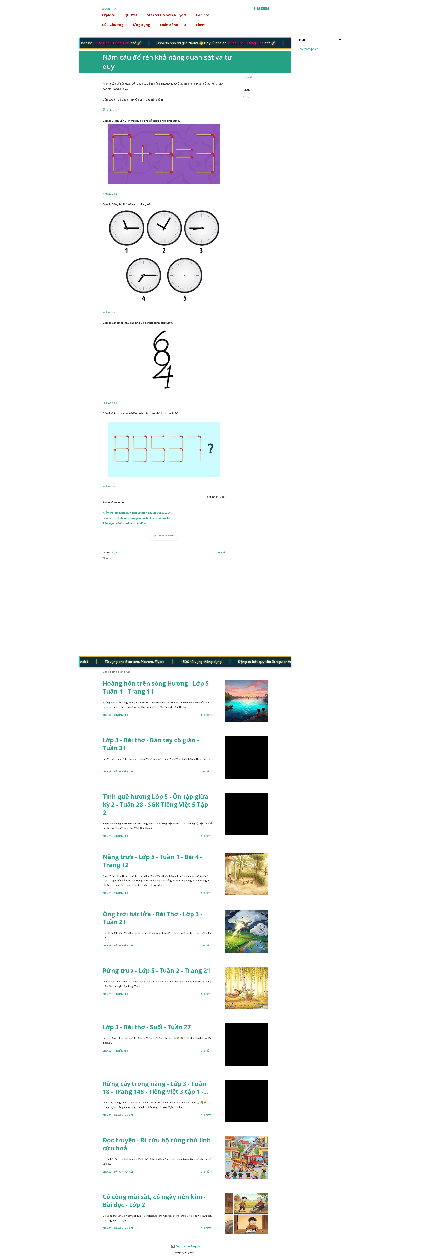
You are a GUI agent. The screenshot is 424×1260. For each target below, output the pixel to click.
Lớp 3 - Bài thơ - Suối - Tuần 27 (147, 1027)
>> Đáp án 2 (110, 193)
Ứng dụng (141, 24)
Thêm (200, 24)
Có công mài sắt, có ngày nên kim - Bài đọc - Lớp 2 (154, 1201)
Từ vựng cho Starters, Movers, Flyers (110, 662)
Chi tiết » (207, 714)
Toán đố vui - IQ (173, 24)
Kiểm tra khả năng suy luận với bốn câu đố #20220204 (137, 512)
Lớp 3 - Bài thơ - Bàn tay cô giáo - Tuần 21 (151, 744)
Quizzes (131, 15)
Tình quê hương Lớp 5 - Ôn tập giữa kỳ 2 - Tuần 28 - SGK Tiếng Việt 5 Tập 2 (155, 804)
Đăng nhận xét (123, 771)
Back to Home (166, 535)
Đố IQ (246, 96)
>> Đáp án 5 (110, 486)
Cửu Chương (112, 24)
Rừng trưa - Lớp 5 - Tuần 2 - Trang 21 (156, 970)
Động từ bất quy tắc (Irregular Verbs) (244, 662)
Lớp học (202, 15)
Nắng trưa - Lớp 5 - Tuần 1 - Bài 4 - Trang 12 (152, 861)
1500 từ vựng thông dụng (177, 662)
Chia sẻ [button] (247, 77)
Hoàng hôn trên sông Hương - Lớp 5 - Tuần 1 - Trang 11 (157, 687)
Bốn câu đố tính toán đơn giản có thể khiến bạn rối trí (136, 518)
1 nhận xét (121, 994)
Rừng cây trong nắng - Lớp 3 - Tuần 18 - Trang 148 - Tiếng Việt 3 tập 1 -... (155, 1088)
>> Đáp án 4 (110, 403)
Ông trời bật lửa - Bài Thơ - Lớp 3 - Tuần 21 (152, 918)
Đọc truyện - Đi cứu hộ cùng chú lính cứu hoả (157, 1144)
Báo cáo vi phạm (308, 49)
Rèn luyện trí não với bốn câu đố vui (125, 523)
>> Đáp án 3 (110, 312)
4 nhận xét (121, 836)
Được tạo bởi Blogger (187, 1246)
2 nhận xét (121, 714)
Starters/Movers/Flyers (166, 15)
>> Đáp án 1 (112, 110)
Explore (108, 15)
